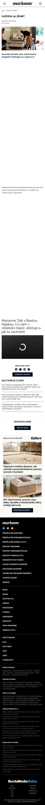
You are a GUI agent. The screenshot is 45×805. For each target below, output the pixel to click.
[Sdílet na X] (20, 369)
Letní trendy (14, 674)
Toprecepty (8, 660)
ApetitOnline (9, 638)
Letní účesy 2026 (33, 686)
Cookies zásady (10, 578)
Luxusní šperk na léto (9, 688)
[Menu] (5, 3)
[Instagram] (8, 528)
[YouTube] (12, 528)
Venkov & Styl (9, 630)
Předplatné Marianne (13, 533)
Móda (5, 590)
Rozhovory (8, 608)
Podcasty (7, 621)
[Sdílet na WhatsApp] (29, 369)
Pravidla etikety (7, 670)
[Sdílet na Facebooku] (16, 369)
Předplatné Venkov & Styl (15, 542)
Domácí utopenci (33, 702)
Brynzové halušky (8, 704)
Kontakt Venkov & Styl (13, 555)
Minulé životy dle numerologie (23, 682)
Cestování (10, 672)
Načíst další (22, 428)
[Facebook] (4, 528)
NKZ (12, 790)
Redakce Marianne (9, 21)
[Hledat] (40, 3)
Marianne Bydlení (22, 510)
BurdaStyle (33, 790)
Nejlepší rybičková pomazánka (18, 702)
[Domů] (22, 3)
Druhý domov (12, 10)
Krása (5, 594)
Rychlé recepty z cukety (35, 704)
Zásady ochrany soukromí (15, 564)
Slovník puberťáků (18, 670)
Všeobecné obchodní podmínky (17, 573)
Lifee (5, 656)
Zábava (6, 603)
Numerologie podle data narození (24, 672)
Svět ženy (7, 647)
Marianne (33, 786)
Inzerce (6, 582)
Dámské (33, 788)
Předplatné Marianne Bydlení (16, 538)
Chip (4, 651)
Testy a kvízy (28, 670)
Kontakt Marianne (11, 547)
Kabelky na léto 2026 (20, 686)
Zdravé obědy (24, 674)
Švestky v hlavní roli (22, 696)
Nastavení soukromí (12, 569)
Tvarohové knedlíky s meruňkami (24, 700)
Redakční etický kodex (13, 560)
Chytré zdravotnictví (31, 684)
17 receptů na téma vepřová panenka (26, 698)
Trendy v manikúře (8, 682)
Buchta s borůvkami (20, 704)
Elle (4, 642)
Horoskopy (8, 617)
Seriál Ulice (20, 684)
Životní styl (8, 599)
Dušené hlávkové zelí (9, 696)
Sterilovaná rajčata (8, 700)
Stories (6, 612)
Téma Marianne (10, 626)
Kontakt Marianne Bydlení (15, 551)
